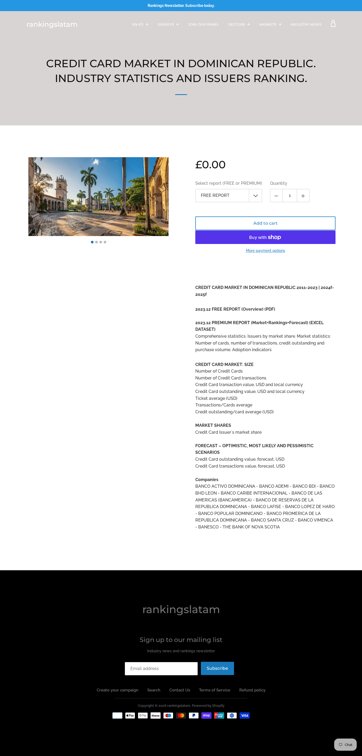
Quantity (278, 183)
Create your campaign (117, 690)
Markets (268, 24)
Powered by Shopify (208, 706)
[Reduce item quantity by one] (276, 195)
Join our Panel (203, 24)
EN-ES (138, 24)
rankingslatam (52, 24)
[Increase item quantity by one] (303, 195)
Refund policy (252, 690)
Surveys (166, 24)
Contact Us (179, 690)
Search (153, 690)
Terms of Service (214, 690)
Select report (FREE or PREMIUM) (228, 183)
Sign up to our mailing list (181, 640)
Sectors (237, 24)
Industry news (306, 24)
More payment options (265, 250)
